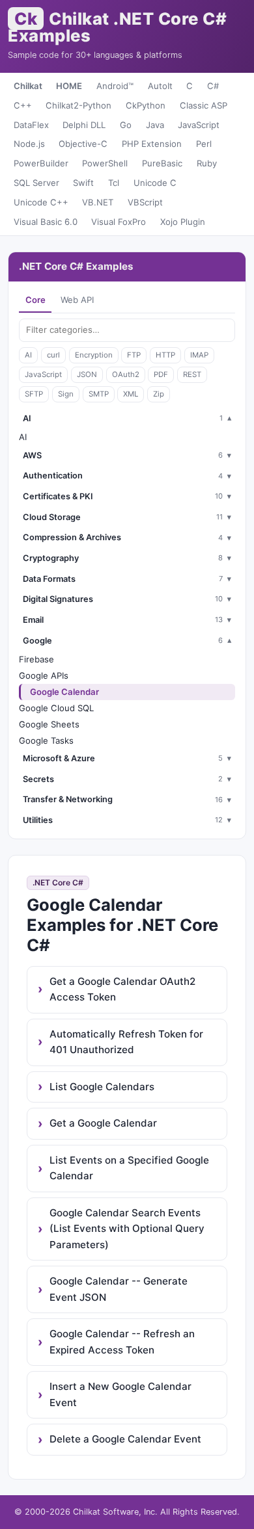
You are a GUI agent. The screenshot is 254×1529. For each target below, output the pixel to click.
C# (213, 86)
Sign (66, 394)
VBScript (145, 202)
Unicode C (155, 182)
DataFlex (31, 125)
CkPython (145, 105)
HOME (69, 86)
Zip (158, 394)
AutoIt (160, 86)
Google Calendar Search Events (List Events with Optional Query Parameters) (127, 1229)
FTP (134, 354)
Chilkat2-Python (78, 105)
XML (130, 394)
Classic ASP (203, 105)
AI (28, 354)
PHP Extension (152, 143)
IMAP (199, 354)
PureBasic (162, 163)
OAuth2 (125, 374)
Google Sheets (49, 724)
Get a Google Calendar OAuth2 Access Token (122, 989)
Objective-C (83, 143)
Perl (204, 143)
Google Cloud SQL (56, 708)
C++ (23, 105)
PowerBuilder (41, 163)
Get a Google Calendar (103, 1123)
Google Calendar (64, 691)
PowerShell (105, 163)
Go (126, 125)
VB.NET (97, 202)
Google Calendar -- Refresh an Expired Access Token (122, 1341)
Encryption (94, 354)
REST (192, 374)
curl (53, 354)
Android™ (115, 86)
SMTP (99, 394)
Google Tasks (46, 740)
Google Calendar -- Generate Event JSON (118, 1289)
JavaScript (198, 125)
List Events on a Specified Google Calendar (129, 1168)
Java (155, 125)
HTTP (165, 354)
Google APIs (43, 675)
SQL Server (36, 182)
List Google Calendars (101, 1086)
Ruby (207, 163)
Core (35, 299)
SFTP (34, 394)
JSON (87, 374)
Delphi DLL (84, 125)
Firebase (36, 659)
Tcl (113, 182)
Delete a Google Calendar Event (125, 1439)
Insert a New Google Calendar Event (120, 1394)
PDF (161, 374)
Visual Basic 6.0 (46, 221)
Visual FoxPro (118, 221)
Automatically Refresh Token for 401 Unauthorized (126, 1042)
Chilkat (28, 86)
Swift (83, 182)
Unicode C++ (41, 202)
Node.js (29, 143)
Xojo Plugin (182, 221)
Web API (77, 299)
